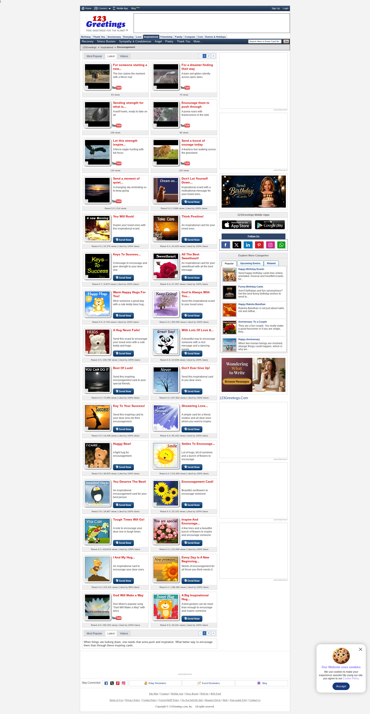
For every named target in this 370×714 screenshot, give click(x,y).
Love (139, 37)
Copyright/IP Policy (169, 700)
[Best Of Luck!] (97, 379)
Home (88, 8)
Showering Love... (195, 406)
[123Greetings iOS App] (237, 224)
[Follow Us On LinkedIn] (248, 244)
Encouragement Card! (197, 481)
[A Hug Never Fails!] (97, 341)
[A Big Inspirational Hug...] (166, 606)
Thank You (99, 37)
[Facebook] (106, 683)
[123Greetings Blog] (253, 374)
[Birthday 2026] (254, 191)
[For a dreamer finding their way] (166, 76)
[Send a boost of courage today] (166, 152)
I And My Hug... (124, 557)
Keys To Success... (127, 254)
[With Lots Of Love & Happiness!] (166, 341)
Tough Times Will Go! (129, 519)
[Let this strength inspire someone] (97, 152)
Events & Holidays (215, 37)
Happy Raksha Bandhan (252, 304)
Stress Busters (106, 41)
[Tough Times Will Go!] (97, 531)
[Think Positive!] (166, 228)
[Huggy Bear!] (97, 455)
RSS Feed (216, 693)
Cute (200, 37)
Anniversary (114, 37)
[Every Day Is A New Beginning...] (166, 569)
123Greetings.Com (233, 398)
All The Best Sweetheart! (190, 256)
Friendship (166, 37)
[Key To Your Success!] (97, 417)
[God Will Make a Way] (97, 606)
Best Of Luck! (123, 368)
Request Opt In (213, 700)
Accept (341, 686)
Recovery (88, 41)
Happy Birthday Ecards (251, 269)
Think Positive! (193, 216)
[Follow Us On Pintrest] (259, 244)
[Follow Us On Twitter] (237, 244)
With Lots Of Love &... (198, 330)
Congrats (190, 37)
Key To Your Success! (129, 406)
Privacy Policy (132, 700)
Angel (158, 41)
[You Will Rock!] (97, 228)
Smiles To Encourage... (198, 443)
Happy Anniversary (249, 339)
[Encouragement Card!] (166, 493)
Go (286, 41)
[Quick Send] (86, 87)
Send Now (193, 202)
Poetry (169, 41)
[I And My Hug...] (97, 569)
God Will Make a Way (128, 595)
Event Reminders (211, 683)
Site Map (153, 693)
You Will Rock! (123, 216)
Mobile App (122, 8)
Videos (124, 56)
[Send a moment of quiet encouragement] (97, 190)
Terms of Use (116, 700)
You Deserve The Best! (129, 481)
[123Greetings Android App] (270, 224)
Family (178, 37)
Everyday (128, 37)
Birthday (86, 37)
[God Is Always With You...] (166, 303)
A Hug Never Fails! (126, 330)
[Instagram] (123, 683)
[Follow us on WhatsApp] (281, 244)
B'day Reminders (157, 683)
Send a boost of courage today (193, 142)
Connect (102, 8)
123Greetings (89, 47)
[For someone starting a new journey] (97, 76)
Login (285, 8)
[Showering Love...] (166, 417)
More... (198, 41)
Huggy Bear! (122, 443)
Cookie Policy (149, 700)
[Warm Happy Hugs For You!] (97, 303)
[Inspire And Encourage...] (166, 531)
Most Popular (94, 56)
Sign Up (276, 8)
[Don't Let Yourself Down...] (166, 190)
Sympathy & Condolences (135, 41)
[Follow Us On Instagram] (270, 244)
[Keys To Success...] (97, 266)
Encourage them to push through (195, 104)
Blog (133, 8)
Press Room (192, 693)
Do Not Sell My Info (192, 700)
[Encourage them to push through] (166, 114)
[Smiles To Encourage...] (166, 455)
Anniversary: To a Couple (252, 321)
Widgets (204, 693)
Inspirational (151, 37)
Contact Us (255, 700)
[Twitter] (112, 683)
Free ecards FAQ (238, 700)
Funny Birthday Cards (250, 286)
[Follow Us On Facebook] (225, 244)
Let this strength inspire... (125, 142)
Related (271, 263)
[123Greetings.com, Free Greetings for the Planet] (107, 23)
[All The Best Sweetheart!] (166, 266)
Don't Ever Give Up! (196, 368)
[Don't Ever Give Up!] (166, 379)
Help (225, 700)
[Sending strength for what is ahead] (97, 114)
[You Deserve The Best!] (97, 493)
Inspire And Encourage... (191, 521)
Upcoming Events (250, 263)
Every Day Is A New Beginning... (195, 559)
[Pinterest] (117, 683)
